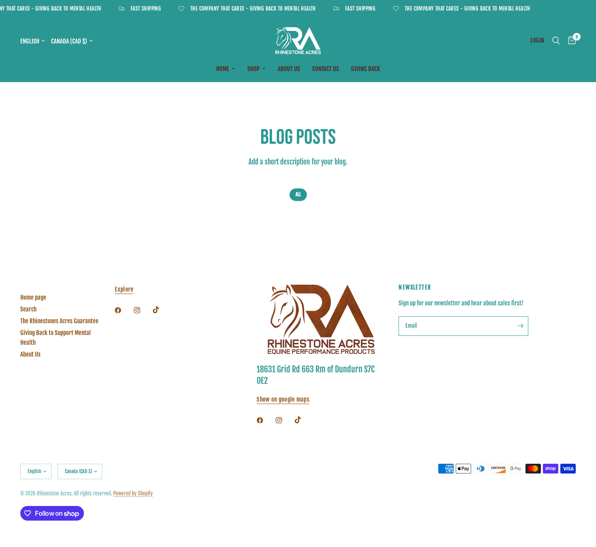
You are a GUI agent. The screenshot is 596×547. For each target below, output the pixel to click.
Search (28, 309)
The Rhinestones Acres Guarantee (59, 321)
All (298, 194)
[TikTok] (162, 310)
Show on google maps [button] (283, 399)
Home (222, 69)
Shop (253, 69)
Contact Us (325, 69)
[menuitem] (225, 69)
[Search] (556, 40)
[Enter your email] (520, 326)
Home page (33, 297)
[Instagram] (143, 310)
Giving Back (365, 69)
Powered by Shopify (133, 493)
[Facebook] (124, 310)
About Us (289, 69)
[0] (570, 40)
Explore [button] (124, 289)
